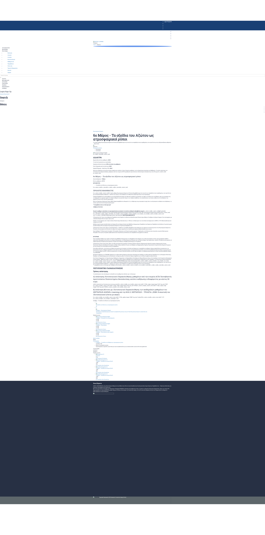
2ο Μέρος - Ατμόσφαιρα (101, 325)
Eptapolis (113, 497)
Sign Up (7, 532)
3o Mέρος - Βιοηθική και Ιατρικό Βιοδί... (104, 375)
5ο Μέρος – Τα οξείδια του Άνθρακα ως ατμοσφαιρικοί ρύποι (109, 342)
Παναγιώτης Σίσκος (97, 148)
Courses (2, 94)
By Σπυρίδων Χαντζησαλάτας (102, 365)
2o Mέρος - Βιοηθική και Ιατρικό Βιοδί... (104, 368)
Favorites (6, 94)
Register (169, 21)
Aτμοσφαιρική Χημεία (98, 131)
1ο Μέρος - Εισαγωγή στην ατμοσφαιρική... (105, 318)
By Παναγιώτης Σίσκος (101, 322)
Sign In (10, 532)
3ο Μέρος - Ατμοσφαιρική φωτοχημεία (104, 332)
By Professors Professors (101, 358)
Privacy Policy (29, 518)
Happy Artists (123, 497)
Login (165, 21)
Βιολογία (98, 355)
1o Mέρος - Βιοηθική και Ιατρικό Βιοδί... (104, 361)
